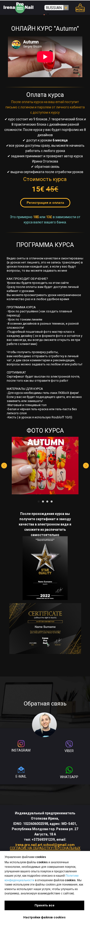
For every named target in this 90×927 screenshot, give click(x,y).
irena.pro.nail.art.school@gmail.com (45, 845)
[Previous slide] (4, 465)
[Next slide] (86, 465)
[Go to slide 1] (39, 501)
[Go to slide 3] (47, 501)
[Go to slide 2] (43, 501)
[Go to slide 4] (52, 501)
